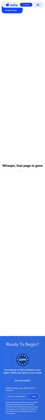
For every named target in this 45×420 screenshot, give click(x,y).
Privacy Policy (10, 413)
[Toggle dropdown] (19, 10)
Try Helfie (26, 5)
